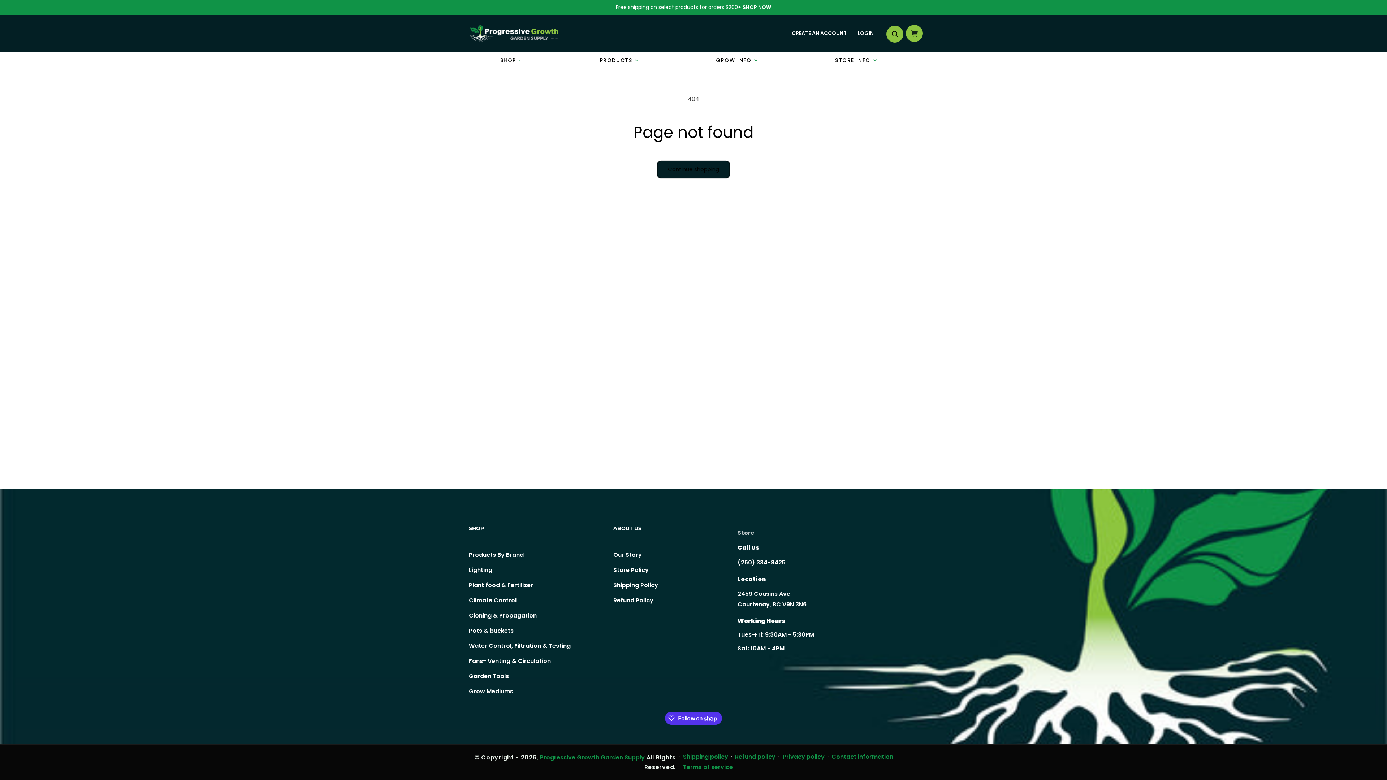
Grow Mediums (491, 691)
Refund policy (755, 757)
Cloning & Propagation (503, 615)
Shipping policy (705, 757)
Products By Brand (496, 555)
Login (865, 33)
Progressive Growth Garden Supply (592, 757)
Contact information (862, 757)
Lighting (480, 570)
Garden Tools (489, 676)
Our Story (627, 555)
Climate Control (493, 600)
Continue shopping (693, 169)
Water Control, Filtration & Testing (520, 646)
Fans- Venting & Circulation (510, 661)
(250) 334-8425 (762, 562)
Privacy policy (804, 757)
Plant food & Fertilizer (501, 585)
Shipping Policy (635, 585)
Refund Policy (633, 600)
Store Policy (631, 570)
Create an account (819, 33)
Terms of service (708, 767)
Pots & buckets (491, 631)
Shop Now (757, 7)
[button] (894, 34)
